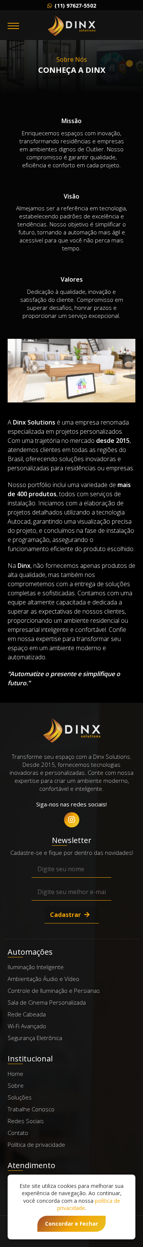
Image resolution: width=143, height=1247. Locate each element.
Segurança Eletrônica (35, 1038)
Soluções (20, 1097)
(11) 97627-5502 (74, 5)
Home (15, 1073)
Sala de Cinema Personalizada (47, 1002)
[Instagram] (71, 819)
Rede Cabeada (27, 1014)
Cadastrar (66, 914)
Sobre (16, 1085)
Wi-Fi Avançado (27, 1026)
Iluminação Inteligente (36, 967)
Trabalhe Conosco (31, 1109)
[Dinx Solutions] (71, 25)
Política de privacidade (36, 1144)
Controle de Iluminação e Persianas (54, 990)
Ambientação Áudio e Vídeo (43, 979)
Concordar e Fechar (71, 1223)
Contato (18, 1132)
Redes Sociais (26, 1121)
